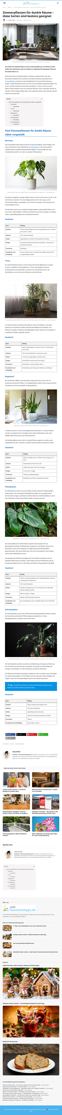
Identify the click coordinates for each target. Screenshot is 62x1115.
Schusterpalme (15, 122)
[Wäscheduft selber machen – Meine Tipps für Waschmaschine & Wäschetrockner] (7, 954)
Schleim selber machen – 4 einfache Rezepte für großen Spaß (14, 790)
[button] (10, 734)
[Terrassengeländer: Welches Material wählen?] (16, 824)
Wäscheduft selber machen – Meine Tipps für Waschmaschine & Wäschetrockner (35, 952)
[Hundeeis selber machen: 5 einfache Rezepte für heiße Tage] (7, 937)
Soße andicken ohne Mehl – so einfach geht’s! (15, 1086)
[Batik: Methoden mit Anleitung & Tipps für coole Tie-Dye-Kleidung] (45, 824)
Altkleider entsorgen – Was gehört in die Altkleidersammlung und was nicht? (45, 812)
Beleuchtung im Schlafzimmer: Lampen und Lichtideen (45, 790)
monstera (6, 744)
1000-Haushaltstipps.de (16, 1109)
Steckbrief (16, 106)
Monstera (14, 104)
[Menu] (5, 3)
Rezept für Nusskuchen (10, 1041)
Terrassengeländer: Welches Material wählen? (14, 834)
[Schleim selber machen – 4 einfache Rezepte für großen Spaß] (16, 779)
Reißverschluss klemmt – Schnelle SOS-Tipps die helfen (18, 1097)
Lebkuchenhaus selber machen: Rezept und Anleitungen (21, 965)
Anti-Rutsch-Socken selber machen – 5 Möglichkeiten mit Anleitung (21, 1093)
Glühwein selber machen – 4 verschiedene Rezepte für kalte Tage (23, 1003)
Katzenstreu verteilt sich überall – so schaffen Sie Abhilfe (18, 1100)
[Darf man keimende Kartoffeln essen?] (7, 945)
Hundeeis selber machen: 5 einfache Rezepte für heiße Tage (29, 934)
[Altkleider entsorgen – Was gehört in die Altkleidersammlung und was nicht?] (45, 802)
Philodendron (15, 117)
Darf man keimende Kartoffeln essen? (23, 943)
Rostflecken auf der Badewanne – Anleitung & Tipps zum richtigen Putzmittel (24, 1088)
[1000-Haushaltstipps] (31, 3)
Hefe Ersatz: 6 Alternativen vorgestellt (13, 1090)
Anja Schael (11, 20)
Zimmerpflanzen (10, 81)
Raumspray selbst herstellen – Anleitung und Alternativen (18, 1098)
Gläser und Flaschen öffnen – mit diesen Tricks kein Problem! (19, 1091)
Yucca (13, 108)
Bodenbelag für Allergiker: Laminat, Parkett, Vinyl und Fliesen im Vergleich (15, 812)
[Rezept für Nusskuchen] (31, 1059)
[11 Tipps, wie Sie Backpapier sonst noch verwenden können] (7, 928)
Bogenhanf (14, 113)
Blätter (54, 212)
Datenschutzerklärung (35, 1109)
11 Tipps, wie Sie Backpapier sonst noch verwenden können (29, 926)
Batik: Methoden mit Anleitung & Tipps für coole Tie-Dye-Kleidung (44, 834)
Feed (42, 1109)
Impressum (26, 1109)
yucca (11, 744)
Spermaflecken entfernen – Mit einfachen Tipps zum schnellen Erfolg (21, 1095)
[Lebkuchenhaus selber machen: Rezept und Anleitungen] (31, 983)
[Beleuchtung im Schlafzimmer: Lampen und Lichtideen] (45, 779)
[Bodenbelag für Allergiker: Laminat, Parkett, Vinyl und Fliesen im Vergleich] (16, 802)
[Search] (57, 3)
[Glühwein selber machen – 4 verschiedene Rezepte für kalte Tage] (31, 1021)
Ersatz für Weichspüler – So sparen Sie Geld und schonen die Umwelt (21, 1085)
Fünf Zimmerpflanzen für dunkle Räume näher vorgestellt (25, 102)
